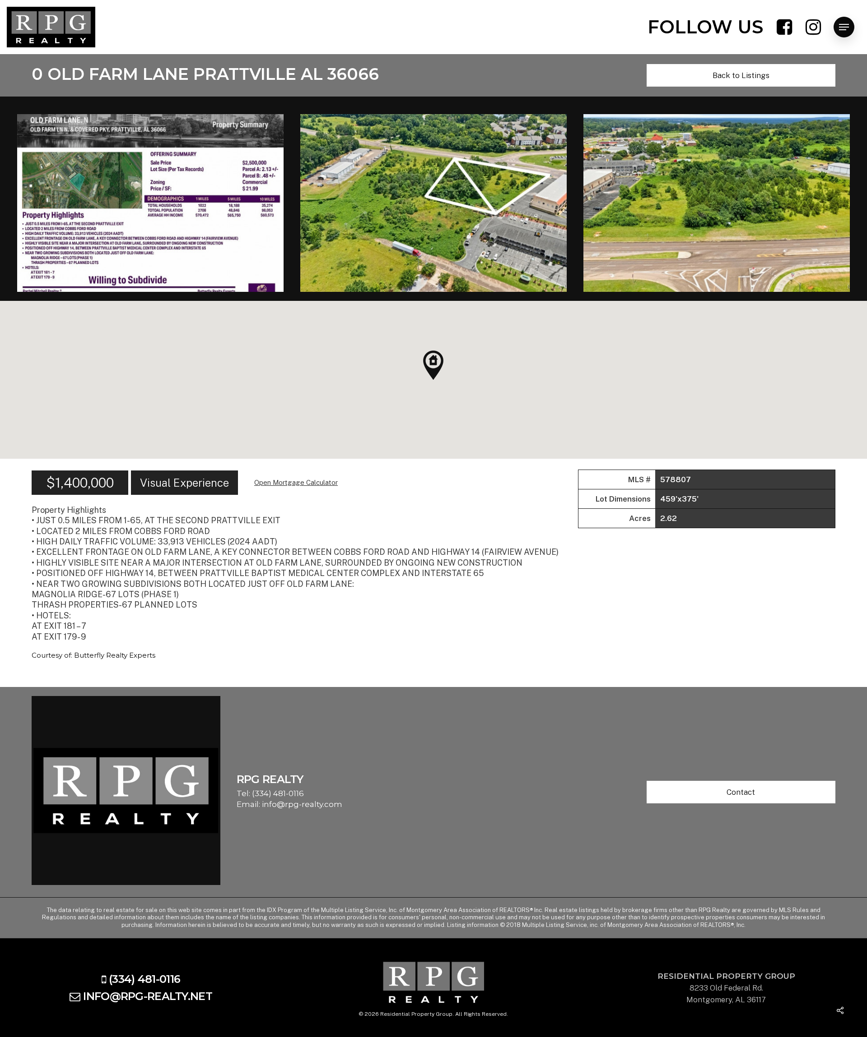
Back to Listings (741, 75)
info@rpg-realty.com (302, 804)
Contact (741, 792)
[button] (433, 365)
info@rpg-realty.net (147, 996)
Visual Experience (184, 482)
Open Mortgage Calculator (296, 482)
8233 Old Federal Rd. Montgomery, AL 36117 (726, 988)
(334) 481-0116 (278, 793)
